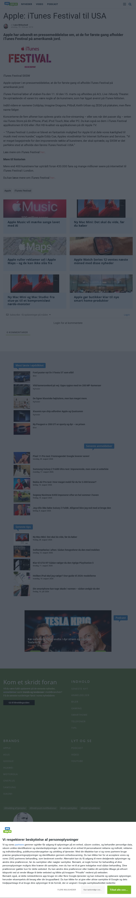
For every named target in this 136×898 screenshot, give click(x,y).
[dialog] (68, 860)
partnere (19, 844)
